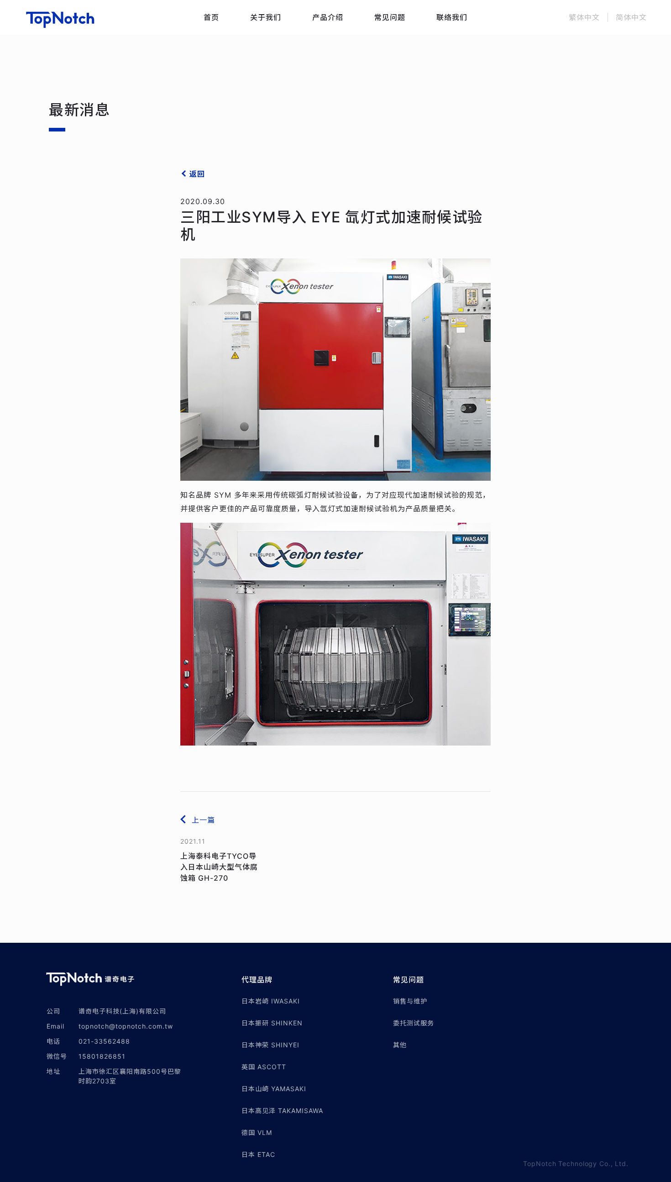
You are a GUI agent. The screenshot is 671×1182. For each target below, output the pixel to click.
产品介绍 (327, 17)
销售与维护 (410, 1001)
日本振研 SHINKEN (272, 1023)
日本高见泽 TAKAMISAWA (282, 1110)
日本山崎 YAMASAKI (273, 1089)
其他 (400, 1045)
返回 (197, 174)
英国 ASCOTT (263, 1067)
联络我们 (451, 17)
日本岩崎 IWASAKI (270, 1001)
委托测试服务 (413, 1023)
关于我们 (265, 17)
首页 (211, 17)
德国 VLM (256, 1132)
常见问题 (389, 17)
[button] (317, 980)
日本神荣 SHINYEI (270, 1045)
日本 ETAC (258, 1154)
